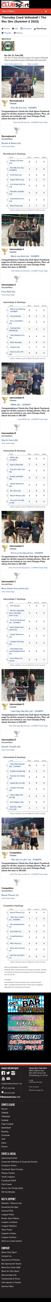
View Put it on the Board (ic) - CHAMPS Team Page (28, 568)
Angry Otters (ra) (17, 180)
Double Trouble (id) (11, 746)
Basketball (6, 1128)
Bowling (4, 1131)
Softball (4, 1112)
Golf (3, 1139)
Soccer (4, 1109)
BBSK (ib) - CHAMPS (20, 404)
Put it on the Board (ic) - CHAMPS (26, 553)
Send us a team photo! (11, 1241)
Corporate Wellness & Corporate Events (19, 1162)
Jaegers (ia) (15, 347)
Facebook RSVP (8, 1180)
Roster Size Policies (10, 1218)
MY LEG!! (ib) (15, 491)
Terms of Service (34, 1087)
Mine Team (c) (15, 943)
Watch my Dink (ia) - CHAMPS (24, 256)
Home (6, 28)
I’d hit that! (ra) (16, 175)
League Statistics (9, 1226)
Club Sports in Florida (11, 1282)
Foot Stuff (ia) (8, 291)
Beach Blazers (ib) (17, 496)
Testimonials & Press (10, 1279)
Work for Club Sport (10, 1271)
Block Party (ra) (16, 206)
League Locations (9, 1222)
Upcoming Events (9, 1158)
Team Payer (6, 1229)
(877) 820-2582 (9, 1088)
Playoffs (7, 33)
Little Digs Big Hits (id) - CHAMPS (26, 711)
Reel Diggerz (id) (16, 802)
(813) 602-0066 (9, 1093)
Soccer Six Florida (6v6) (12, 1188)
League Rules (7, 1214)
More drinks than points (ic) (15, 588)
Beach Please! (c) (10, 895)
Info (16, 28)
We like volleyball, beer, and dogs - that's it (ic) (16, 613)
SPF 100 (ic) (15, 606)
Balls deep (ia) (16, 342)
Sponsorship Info (9, 1275)
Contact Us (6, 1256)
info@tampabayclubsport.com (11, 1083)
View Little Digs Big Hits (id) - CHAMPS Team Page (28, 726)
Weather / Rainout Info (11, 1203)
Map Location (33, 64)
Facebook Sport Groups (12, 1169)
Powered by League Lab (36, 1090)
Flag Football (7, 1124)
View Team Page (8, 146)
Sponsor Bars (7, 1286)
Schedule (27, 28)
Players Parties (8, 1173)
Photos (19, 33)
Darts (3, 1143)
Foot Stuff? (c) (15, 932)
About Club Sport (9, 1252)
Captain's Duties (8, 1233)
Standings (41, 28)
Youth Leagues (8, 1177)
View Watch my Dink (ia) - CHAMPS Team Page (29, 271)
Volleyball (8, 11)
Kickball (4, 1120)
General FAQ (7, 1211)
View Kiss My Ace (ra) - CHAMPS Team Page (30, 122)
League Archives (8, 1237)
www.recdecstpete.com (13, 64)
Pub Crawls (6, 1184)
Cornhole (5, 1135)
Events (4, 1146)
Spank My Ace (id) (17, 783)
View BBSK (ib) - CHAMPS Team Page (33, 419)
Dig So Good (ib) (10, 440)
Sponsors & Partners (10, 1260)
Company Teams (9, 1165)
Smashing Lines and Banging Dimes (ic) (17, 651)
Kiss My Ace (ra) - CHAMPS (23, 108)
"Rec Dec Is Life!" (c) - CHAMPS (25, 859)
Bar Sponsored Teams (11, 1264)
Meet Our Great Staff (10, 1267)
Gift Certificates (8, 1192)
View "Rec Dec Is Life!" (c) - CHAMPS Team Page (29, 874)
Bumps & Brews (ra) (11, 143)
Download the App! (9, 1207)
